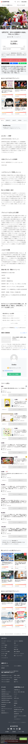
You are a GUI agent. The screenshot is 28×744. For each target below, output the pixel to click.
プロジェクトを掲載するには (7, 5)
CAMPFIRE (3, 689)
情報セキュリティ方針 (18, 711)
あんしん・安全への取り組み (19, 691)
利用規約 (15, 703)
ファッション (3, 649)
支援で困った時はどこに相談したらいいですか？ (11, 320)
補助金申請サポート (5, 712)
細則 (15, 705)
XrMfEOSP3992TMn (8, 370)
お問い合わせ (16, 698)
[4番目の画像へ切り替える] (19, 27)
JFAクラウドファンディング (6, 708)
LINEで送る (23, 63)
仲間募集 (19, 120)
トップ (2, 633)
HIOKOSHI (3, 706)
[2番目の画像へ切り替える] (8, 27)
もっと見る (22, 332)
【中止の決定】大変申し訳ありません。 (19, 337)
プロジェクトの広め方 (5, 681)
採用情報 (14, 731)
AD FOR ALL (3, 704)
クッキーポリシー (17, 718)
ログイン (18, 1)
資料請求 (3, 667)
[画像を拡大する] (12, 406)
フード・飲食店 (4, 645)
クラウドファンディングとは (6, 677)
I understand (23, 738)
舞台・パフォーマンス (18, 655)
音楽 (15, 643)
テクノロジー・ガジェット (6, 641)
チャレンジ (16, 645)
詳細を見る (4, 394)
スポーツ (15, 647)
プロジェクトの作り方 (5, 679)
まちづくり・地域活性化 (18, 641)
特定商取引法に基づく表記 (19, 709)
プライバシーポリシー (18, 707)
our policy (5, 742)
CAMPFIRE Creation (5, 694)
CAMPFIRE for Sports (5, 700)
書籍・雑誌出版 (17, 651)
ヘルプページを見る (14, 323)
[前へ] (2, 16)
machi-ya (3, 710)
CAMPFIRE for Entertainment (6, 698)
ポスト (6, 63)
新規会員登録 (24, 1)
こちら (16, 327)
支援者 (14, 120)
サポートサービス (17, 677)
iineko (10, 36)
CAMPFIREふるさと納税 (5, 702)
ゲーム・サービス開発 (5, 651)
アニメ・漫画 (3, 647)
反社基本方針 (16, 713)
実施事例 (15, 679)
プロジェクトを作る (5, 665)
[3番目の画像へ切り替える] (14, 27)
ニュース (15, 694)
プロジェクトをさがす (9, 633)
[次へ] (26, 16)
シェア (14, 63)
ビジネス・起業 (4, 653)
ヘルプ (15, 696)
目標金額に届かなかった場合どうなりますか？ (11, 318)
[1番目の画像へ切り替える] (3, 27)
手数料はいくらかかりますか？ (8, 315)
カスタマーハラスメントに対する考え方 (20, 716)
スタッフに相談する (17, 665)
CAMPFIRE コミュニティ (6, 691)
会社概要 (7, 731)
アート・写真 (3, 655)
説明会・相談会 (17, 675)
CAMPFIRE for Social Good (6, 696)
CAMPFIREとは (17, 689)
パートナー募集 (21, 731)
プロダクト (3, 643)
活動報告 (8, 120)
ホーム (2, 120)
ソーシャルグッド (17, 36)
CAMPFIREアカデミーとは (6, 675)
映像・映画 (16, 649)
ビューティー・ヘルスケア (19, 653)
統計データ (16, 681)
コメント (25, 120)
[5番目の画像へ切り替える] (25, 27)
